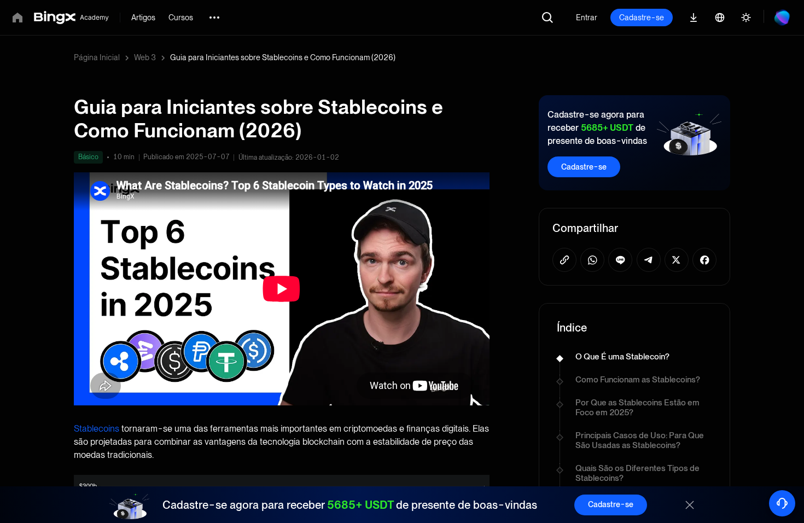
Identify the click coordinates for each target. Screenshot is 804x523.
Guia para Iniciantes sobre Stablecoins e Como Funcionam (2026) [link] (282, 57)
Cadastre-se (641, 17)
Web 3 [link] (145, 57)
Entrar (586, 17)
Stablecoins (96, 428)
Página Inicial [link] (97, 57)
